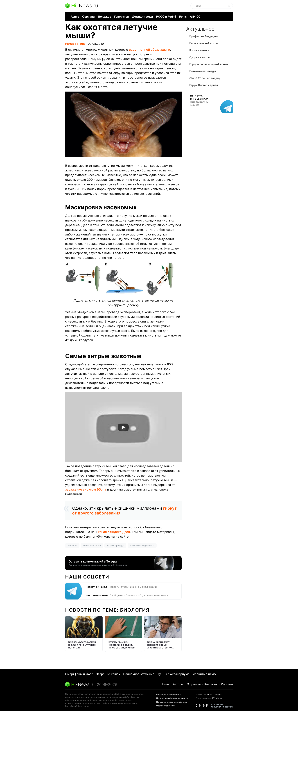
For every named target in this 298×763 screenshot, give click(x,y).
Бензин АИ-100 (189, 16)
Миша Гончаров (214, 694)
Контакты (210, 684)
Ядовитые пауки (205, 674)
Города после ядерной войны (208, 64)
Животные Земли (92, 545)
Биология (72, 545)
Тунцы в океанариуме (173, 674)
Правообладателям (166, 705)
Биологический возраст (205, 43)
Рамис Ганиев (75, 44)
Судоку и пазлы (199, 57)
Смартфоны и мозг (79, 674)
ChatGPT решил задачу (204, 78)
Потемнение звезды (202, 71)
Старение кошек (108, 674)
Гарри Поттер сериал (203, 85)
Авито (75, 16)
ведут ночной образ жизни (149, 49)
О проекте (194, 684)
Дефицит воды (142, 16)
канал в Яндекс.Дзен (114, 532)
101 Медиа (217, 698)
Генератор (121, 16)
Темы (165, 684)
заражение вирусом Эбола (85, 489)
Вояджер (104, 16)
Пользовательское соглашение (171, 702)
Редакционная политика (168, 694)
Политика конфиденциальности (172, 698)
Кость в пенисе (199, 50)
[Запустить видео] (123, 427)
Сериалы (88, 16)
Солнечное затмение (138, 674)
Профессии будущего (203, 36)
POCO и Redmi (166, 16)
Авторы (178, 684)
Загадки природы (115, 545)
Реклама (227, 684)
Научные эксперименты (142, 545)
